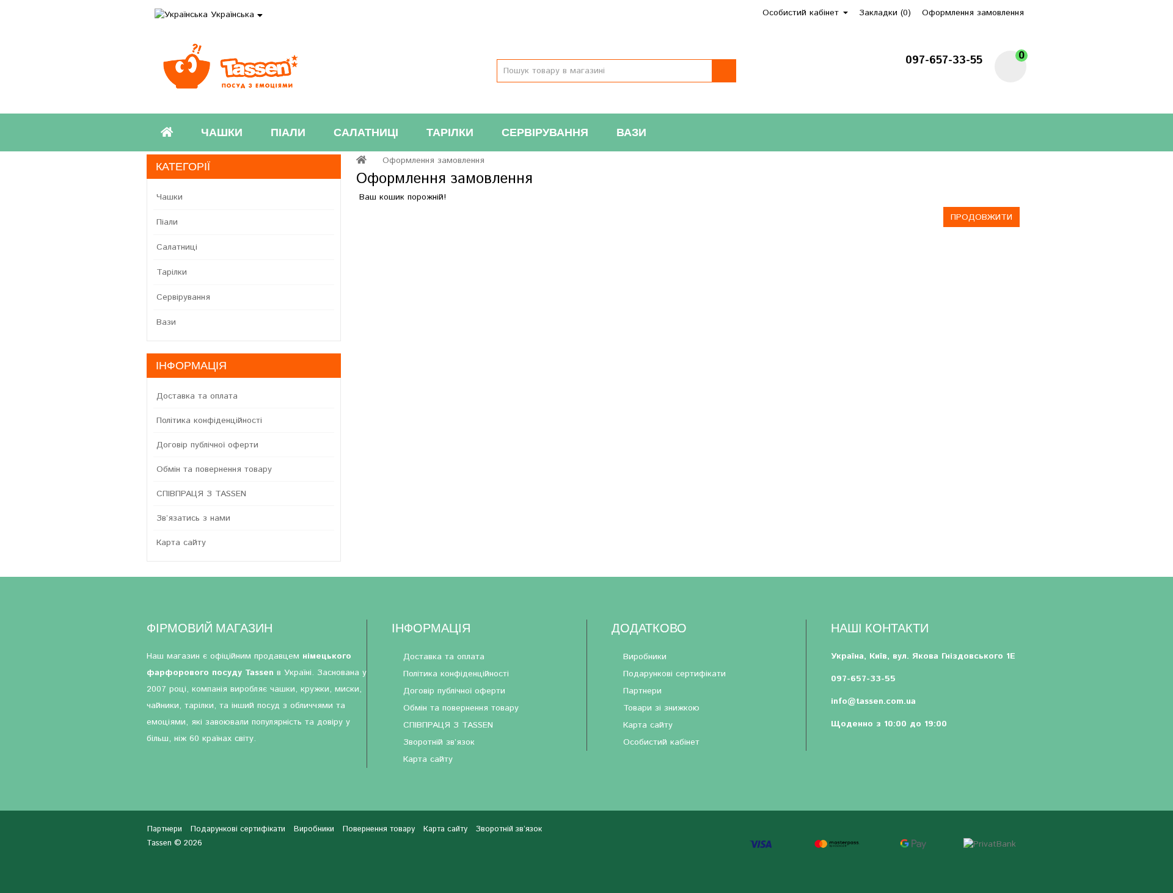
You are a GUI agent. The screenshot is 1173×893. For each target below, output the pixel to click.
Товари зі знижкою (661, 708)
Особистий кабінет (661, 742)
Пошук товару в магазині (724, 70)
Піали (288, 132)
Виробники (645, 657)
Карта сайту (181, 543)
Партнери (642, 691)
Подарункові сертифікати (674, 674)
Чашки (222, 132)
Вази (631, 132)
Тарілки (449, 132)
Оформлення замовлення (433, 160)
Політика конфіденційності (209, 420)
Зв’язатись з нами (193, 518)
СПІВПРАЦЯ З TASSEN (201, 494)
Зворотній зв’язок (439, 742)
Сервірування (545, 132)
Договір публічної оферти (207, 445)
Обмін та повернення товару (214, 469)
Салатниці (366, 132)
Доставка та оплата (197, 396)
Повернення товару (379, 829)
